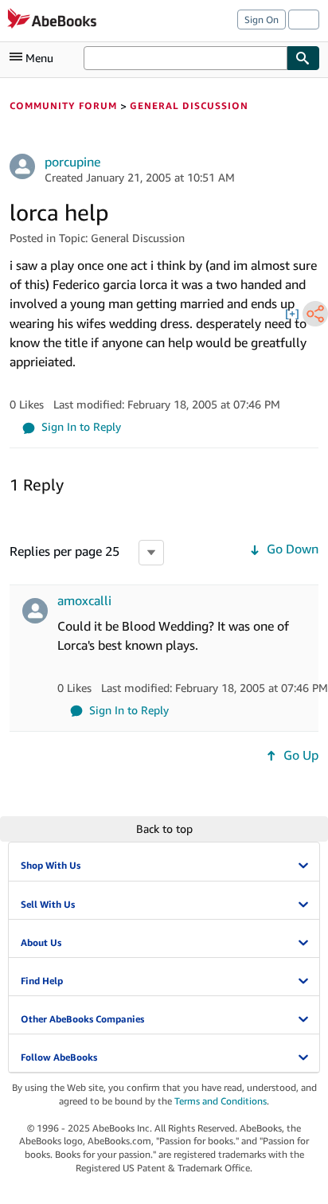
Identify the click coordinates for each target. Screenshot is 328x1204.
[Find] (303, 58)
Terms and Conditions (220, 1101)
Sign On (261, 19)
